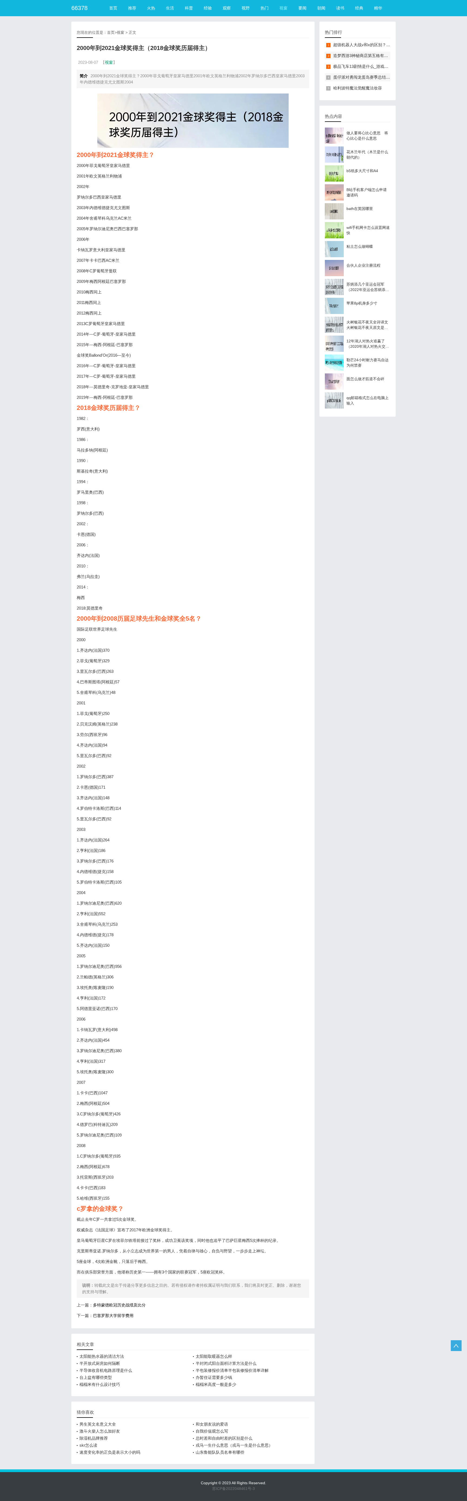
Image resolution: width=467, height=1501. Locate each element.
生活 (170, 8)
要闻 (302, 8)
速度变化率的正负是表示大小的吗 (109, 1452)
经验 (208, 8)
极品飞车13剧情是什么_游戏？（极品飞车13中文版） (381, 66)
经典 (359, 8)
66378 (79, 8)
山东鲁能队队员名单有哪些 (220, 1452)
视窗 (283, 8)
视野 (246, 8)
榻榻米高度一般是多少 (216, 1384)
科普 (189, 8)
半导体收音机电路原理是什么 (105, 1370)
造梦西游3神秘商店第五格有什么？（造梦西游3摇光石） (384, 55)
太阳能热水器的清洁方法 (101, 1356)
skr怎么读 (88, 1445)
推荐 (132, 8)
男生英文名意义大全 (97, 1424)
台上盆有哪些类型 (95, 1377)
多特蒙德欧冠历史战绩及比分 (119, 1305)
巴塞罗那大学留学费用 (113, 1315)
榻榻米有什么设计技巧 (99, 1384)
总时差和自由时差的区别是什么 (224, 1438)
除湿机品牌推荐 (93, 1438)
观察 (227, 8)
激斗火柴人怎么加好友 (99, 1431)
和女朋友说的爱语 (212, 1424)
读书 (340, 8)
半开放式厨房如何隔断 (99, 1363)
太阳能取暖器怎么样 (214, 1356)
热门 (265, 8)
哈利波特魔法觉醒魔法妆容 (357, 88)
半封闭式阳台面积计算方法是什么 (226, 1363)
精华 (378, 8)
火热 (151, 8)
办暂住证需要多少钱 (214, 1377)
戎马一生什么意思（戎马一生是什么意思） (234, 1445)
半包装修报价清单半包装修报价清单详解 (232, 1370)
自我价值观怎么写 (212, 1431)
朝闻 (321, 8)
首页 (113, 8)
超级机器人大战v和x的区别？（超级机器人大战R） (379, 44)
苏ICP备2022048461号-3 (233, 1488)
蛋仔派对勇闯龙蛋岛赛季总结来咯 (363, 77)
